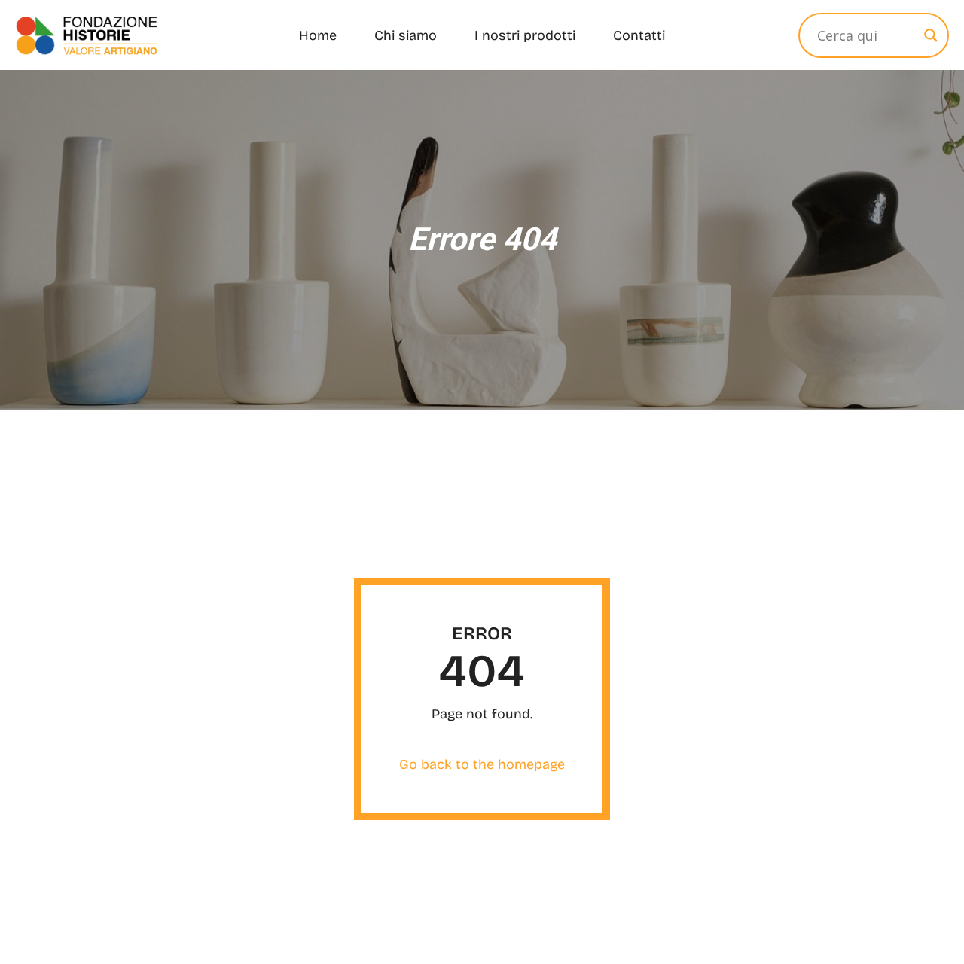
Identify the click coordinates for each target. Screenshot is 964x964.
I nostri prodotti (524, 35)
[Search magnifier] (930, 35)
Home (318, 35)
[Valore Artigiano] (86, 35)
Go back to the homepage (482, 764)
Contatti (639, 35)
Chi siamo (405, 35)
